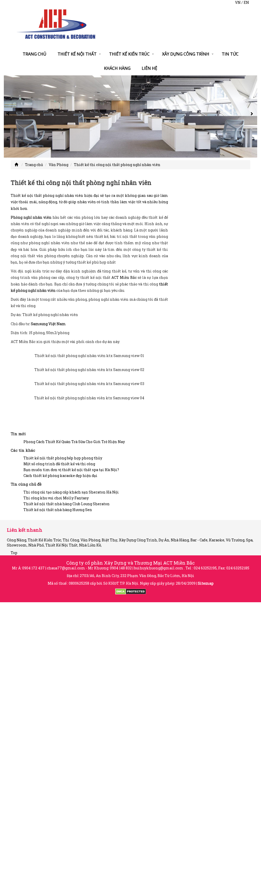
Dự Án (164, 540)
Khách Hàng (117, 68)
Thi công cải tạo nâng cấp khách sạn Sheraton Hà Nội (71, 492)
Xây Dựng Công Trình (185, 54)
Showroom (17, 545)
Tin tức (230, 54)
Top (14, 552)
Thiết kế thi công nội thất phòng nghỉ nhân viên (117, 164)
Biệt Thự (109, 540)
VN (238, 2)
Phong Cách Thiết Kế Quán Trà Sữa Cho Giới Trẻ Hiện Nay (74, 441)
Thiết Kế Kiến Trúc (129, 54)
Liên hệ (149, 68)
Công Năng (16, 540)
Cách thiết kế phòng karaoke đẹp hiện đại (60, 475)
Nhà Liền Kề (90, 545)
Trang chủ (34, 54)
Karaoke (216, 540)
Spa (249, 540)
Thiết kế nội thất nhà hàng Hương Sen (57, 509)
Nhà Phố (36, 545)
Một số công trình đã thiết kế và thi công (59, 463)
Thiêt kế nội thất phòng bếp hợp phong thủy (62, 458)
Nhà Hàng (180, 540)
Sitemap (206, 583)
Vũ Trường (235, 540)
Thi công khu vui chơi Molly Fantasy (56, 498)
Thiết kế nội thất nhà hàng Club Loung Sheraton (66, 503)
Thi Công (71, 540)
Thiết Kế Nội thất (77, 54)
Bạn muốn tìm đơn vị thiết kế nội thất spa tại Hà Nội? (71, 469)
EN (246, 2)
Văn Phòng (58, 164)
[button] (9, 116)
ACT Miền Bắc (124, 277)
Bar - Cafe (198, 540)
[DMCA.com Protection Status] (130, 591)
